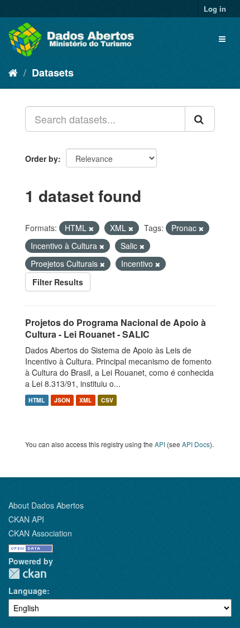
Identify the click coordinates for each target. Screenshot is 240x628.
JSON (62, 400)
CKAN (27, 573)
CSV (107, 400)
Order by (41, 158)
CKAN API (26, 519)
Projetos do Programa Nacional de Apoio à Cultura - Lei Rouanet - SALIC (115, 328)
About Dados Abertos (46, 505)
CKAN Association (40, 533)
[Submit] (200, 119)
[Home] (13, 72)
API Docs (196, 444)
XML (85, 400)
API (160, 444)
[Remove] (91, 228)
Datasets (53, 72)
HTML (36, 400)
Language (27, 590)
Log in (215, 8)
